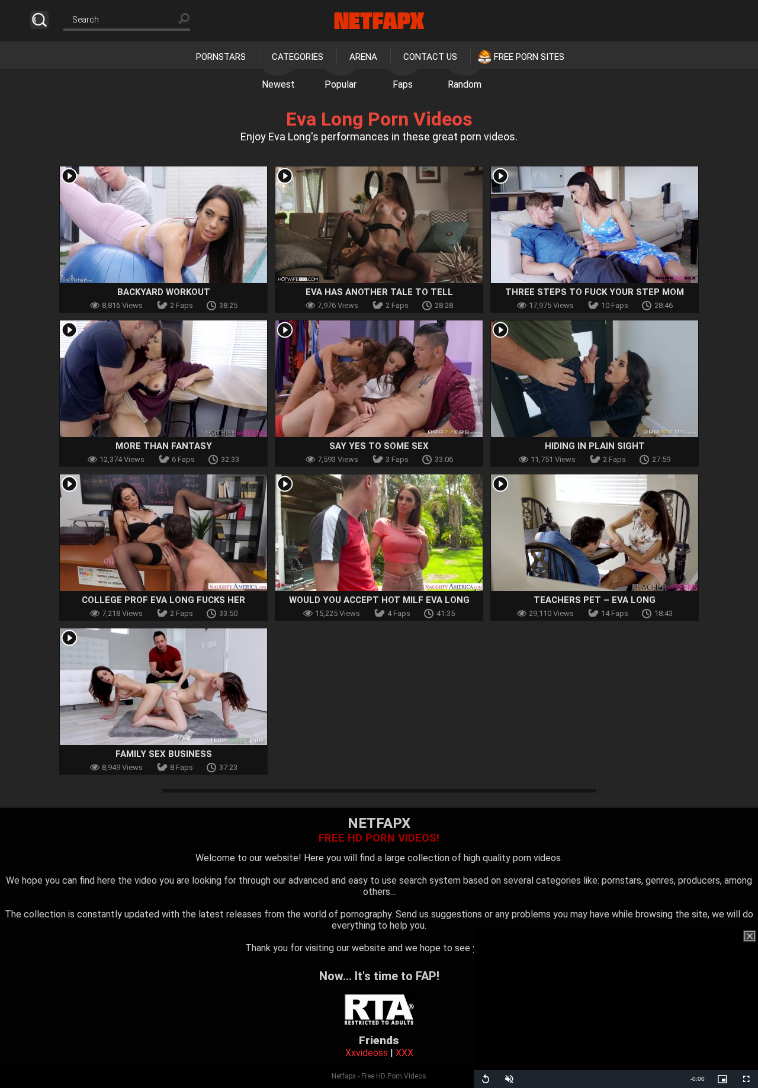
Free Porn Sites (529, 57)
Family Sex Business (163, 754)
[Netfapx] (379, 20)
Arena (363, 57)
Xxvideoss (366, 1052)
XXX (404, 1052)
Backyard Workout (163, 292)
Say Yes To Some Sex (379, 446)
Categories (297, 57)
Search (39, 20)
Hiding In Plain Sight (595, 446)
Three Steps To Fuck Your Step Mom (594, 292)
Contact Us (430, 57)
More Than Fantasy (163, 446)
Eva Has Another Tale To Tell (379, 292)
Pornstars (221, 57)
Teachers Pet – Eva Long (595, 600)
